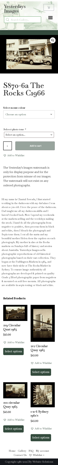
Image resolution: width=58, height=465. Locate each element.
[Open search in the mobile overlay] (22, 19)
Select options (13, 351)
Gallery (22, 450)
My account (42, 450)
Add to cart (35, 145)
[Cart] (49, 7)
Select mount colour (14, 107)
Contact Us (20, 455)
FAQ (31, 450)
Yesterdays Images (15, 8)
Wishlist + (38, 455)
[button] (50, 17)
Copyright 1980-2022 (16, 461)
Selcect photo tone (15, 129)
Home (12, 450)
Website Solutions (43, 461)
